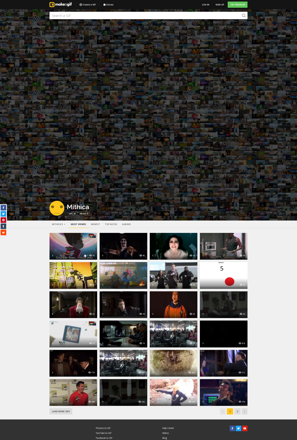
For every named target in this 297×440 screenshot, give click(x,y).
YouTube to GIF (104, 432)
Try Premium (237, 4)
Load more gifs (61, 411)
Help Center (168, 428)
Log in (205, 4)
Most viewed (78, 224)
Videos (165, 432)
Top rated (111, 224)
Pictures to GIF (103, 428)
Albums (126, 224)
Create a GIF (89, 4)
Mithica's (57, 224)
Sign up (219, 4)
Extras (109, 4)
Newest (95, 224)
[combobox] (149, 15)
